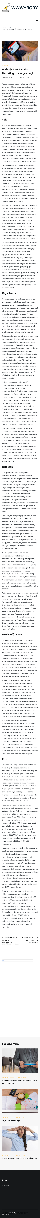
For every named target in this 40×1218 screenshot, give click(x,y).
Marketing (5, 65)
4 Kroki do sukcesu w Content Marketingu (19, 1158)
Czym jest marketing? (11, 1120)
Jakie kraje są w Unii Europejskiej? (30, 940)
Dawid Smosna (7, 77)
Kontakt (6, 1185)
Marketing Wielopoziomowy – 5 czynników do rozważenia (10, 941)
